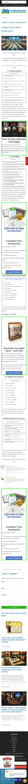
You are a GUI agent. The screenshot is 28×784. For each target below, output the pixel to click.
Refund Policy (14, 739)
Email (3, 588)
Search (14, 743)
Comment (4, 594)
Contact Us (14, 747)
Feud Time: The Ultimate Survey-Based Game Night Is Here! (13, 640)
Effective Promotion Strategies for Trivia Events (11, 670)
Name (3, 581)
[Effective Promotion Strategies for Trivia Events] (14, 658)
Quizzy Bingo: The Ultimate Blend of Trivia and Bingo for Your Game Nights (13, 710)
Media (14, 749)
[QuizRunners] (14, 11)
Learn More (14, 272)
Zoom (12, 146)
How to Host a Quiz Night (14, 22)
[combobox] (14, 2)
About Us (14, 745)
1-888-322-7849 (6, 5)
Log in (11, 5)
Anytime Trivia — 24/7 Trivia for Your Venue (14, 753)
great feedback (12, 459)
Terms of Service (14, 741)
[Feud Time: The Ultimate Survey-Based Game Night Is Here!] (14, 627)
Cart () (17, 5)
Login (14, 751)
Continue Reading (5, 646)
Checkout (22, 5)
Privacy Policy (14, 737)
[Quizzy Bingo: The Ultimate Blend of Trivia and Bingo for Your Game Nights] (14, 698)
